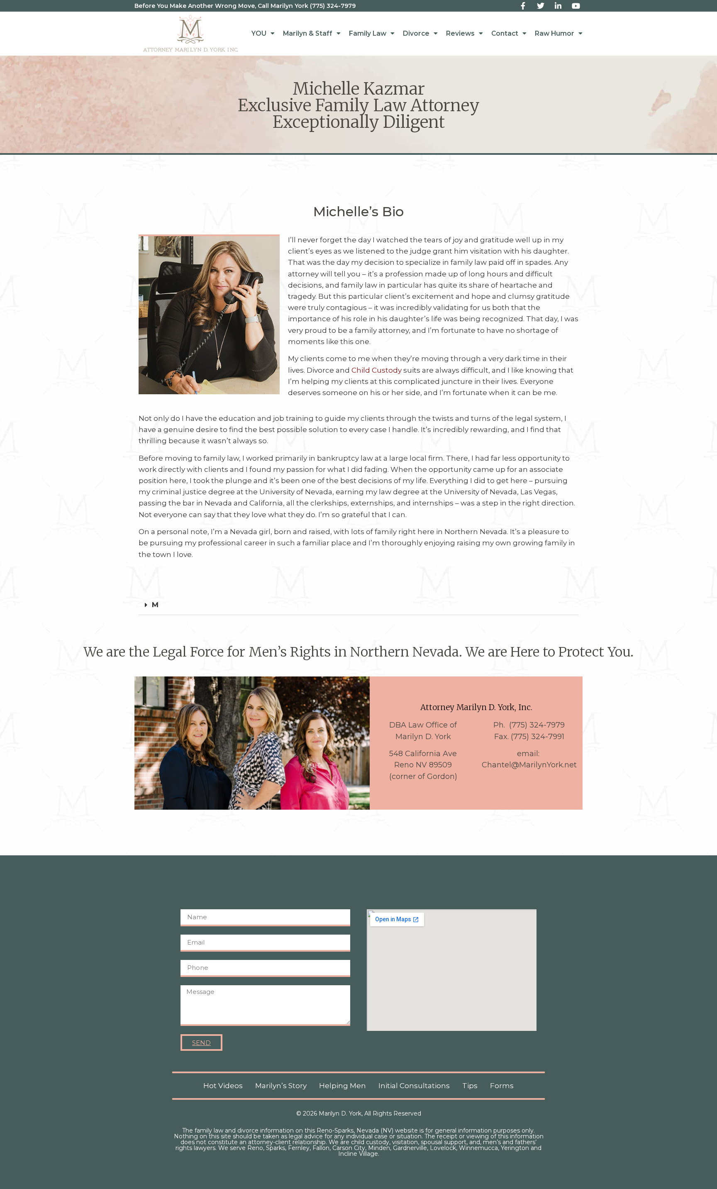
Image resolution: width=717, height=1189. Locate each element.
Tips (470, 1086)
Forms (502, 1086)
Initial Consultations (414, 1086)
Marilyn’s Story (281, 1086)
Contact (504, 33)
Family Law (367, 33)
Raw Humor (554, 33)
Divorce (416, 33)
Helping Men (342, 1086)
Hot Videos (223, 1086)
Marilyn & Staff (307, 33)
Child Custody (376, 370)
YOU (258, 33)
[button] (358, 605)
